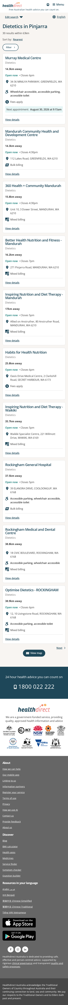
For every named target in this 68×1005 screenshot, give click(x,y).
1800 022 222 (35, 686)
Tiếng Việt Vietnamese (14, 912)
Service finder (10, 864)
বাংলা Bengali (9, 895)
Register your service (14, 792)
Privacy (6, 804)
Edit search (11, 17)
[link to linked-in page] (25, 949)
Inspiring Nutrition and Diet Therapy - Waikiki (34, 408)
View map (37, 653)
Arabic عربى (9, 889)
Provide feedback (12, 821)
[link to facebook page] (11, 949)
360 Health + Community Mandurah (33, 185)
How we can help (12, 768)
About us (7, 827)
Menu (60, 4)
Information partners (14, 786)
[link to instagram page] (18, 949)
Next (59, 648)
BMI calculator (10, 846)
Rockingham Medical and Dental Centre (30, 531)
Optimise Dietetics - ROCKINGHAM (31, 589)
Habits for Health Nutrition (26, 352)
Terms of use (9, 798)
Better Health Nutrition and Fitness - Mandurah (33, 242)
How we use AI (10, 809)
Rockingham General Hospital (28, 464)
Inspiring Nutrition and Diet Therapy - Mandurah (34, 296)
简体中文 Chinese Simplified (17, 900)
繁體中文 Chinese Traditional (18, 906)
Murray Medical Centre (23, 57)
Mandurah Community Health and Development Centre (32, 133)
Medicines (8, 858)
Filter (12, 48)
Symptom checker (12, 869)
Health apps (9, 852)
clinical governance (22, 963)
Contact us (8, 815)
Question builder (12, 875)
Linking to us (9, 780)
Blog (5, 840)
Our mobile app (11, 774)
